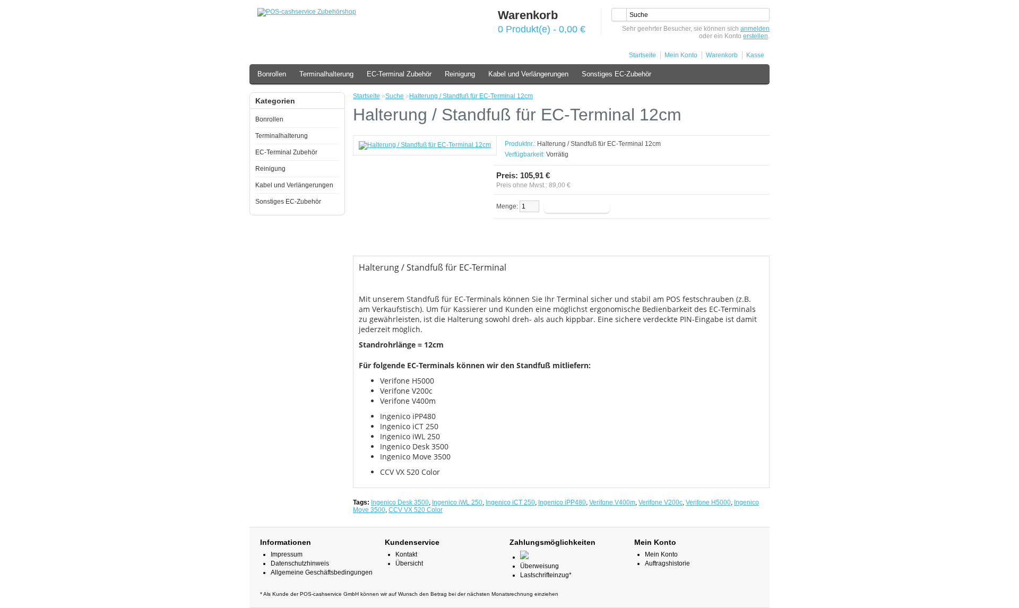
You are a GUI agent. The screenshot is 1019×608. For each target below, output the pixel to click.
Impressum (287, 554)
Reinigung (460, 74)
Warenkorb (722, 55)
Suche (394, 96)
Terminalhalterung (326, 74)
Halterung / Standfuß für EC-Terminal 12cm (471, 96)
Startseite (642, 55)
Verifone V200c (660, 502)
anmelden (755, 28)
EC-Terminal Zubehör (399, 74)
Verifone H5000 (708, 502)
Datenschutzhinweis (300, 563)
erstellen (755, 36)
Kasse (755, 55)
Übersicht (409, 563)
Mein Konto (680, 55)
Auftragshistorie (667, 563)
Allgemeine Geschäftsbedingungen (322, 572)
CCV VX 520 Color (415, 510)
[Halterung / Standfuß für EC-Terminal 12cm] (425, 145)
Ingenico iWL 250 (457, 502)
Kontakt (406, 554)
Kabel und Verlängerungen (528, 74)
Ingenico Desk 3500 (400, 502)
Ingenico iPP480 (562, 502)
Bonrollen (271, 74)
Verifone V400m (612, 502)
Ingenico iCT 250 (510, 502)
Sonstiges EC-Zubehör (616, 74)
